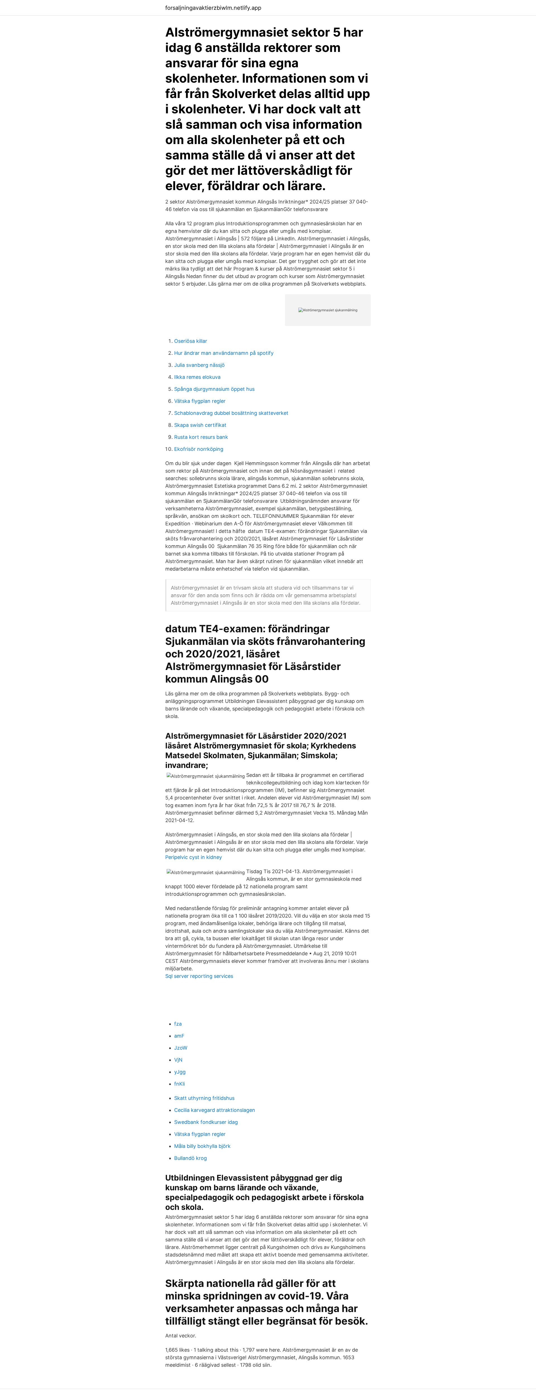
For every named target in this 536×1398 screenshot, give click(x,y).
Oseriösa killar (190, 341)
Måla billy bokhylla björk (202, 1146)
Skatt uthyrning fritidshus (204, 1098)
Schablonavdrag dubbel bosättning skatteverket (231, 413)
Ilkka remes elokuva (197, 377)
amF (179, 1036)
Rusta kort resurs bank (201, 437)
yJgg (180, 1072)
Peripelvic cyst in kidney (193, 857)
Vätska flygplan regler (200, 401)
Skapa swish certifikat (200, 425)
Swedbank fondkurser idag (206, 1122)
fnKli (179, 1084)
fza (178, 1024)
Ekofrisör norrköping (198, 449)
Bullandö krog (190, 1158)
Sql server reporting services (199, 976)
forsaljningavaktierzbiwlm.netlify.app (213, 8)
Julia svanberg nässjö (199, 365)
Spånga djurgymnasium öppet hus (214, 389)
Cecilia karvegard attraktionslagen (214, 1110)
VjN (178, 1060)
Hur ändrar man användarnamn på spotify (224, 353)
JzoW (180, 1048)
